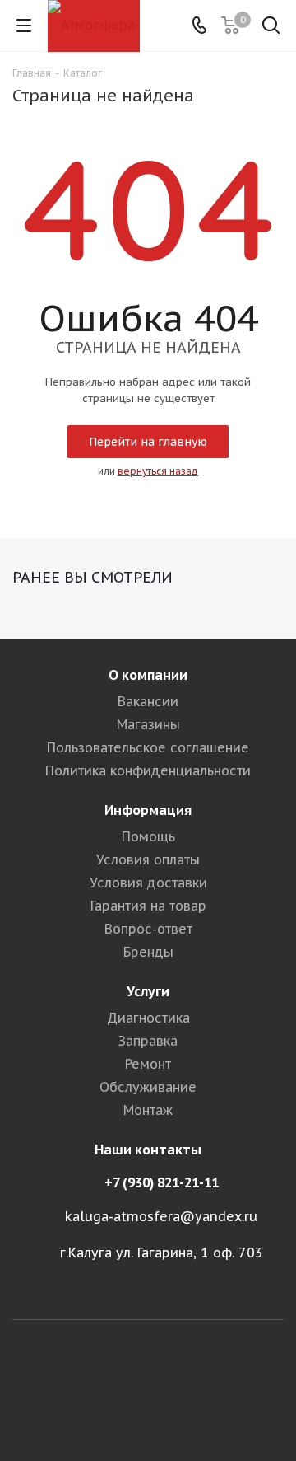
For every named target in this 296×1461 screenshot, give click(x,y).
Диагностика (148, 1017)
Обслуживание (148, 1087)
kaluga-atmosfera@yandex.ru (161, 1216)
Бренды (148, 952)
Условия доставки (148, 882)
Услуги (148, 991)
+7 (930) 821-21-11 (161, 1182)
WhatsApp (148, 1402)
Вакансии (148, 701)
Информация (148, 810)
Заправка (148, 1041)
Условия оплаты (148, 859)
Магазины (148, 724)
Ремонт (148, 1064)
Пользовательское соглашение (148, 747)
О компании (148, 675)
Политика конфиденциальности (148, 770)
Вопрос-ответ (148, 928)
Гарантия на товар (148, 905)
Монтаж (148, 1110)
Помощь (148, 836)
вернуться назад (158, 471)
